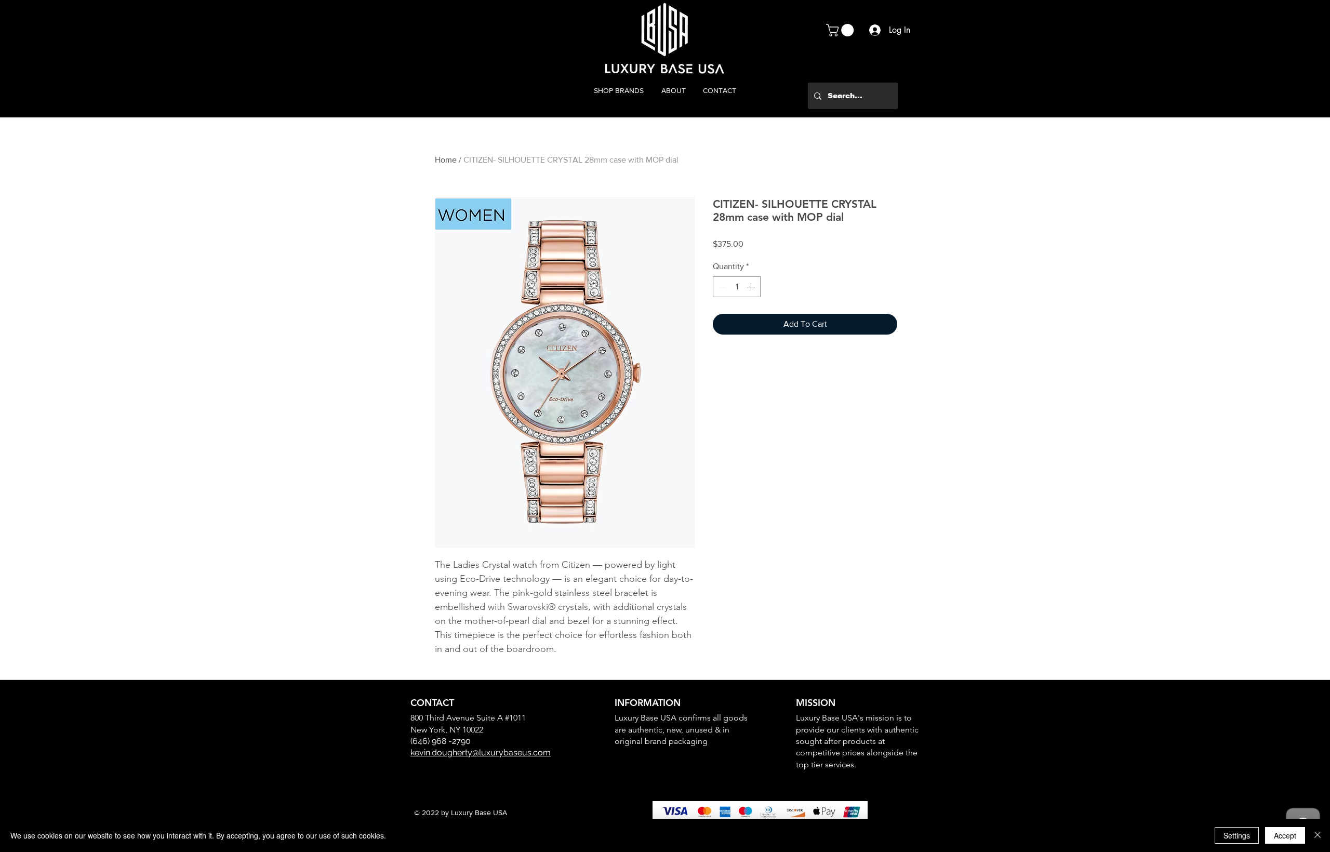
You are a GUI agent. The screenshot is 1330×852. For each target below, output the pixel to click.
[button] (841, 30)
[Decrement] (721, 287)
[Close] (1317, 835)
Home (446, 159)
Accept (1285, 835)
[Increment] (751, 287)
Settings (1236, 835)
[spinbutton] (736, 287)
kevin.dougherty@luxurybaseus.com (480, 752)
